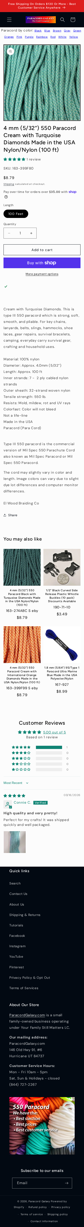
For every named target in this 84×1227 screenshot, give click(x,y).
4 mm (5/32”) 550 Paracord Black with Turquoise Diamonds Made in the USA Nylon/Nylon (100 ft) (22, 597)
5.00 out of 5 (54, 732)
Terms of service (32, 1214)
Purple (29, 36)
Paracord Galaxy (39, 1201)
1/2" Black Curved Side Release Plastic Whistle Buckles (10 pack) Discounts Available (62, 596)
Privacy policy (60, 1207)
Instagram (17, 946)
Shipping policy (57, 1214)
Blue (47, 30)
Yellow (73, 36)
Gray (67, 30)
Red (53, 36)
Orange (9, 36)
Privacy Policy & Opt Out (29, 977)
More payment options (42, 274)
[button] (9, 20)
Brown (57, 30)
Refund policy (37, 1207)
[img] (14, 795)
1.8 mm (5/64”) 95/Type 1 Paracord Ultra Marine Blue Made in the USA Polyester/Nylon (61, 673)
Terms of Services (23, 988)
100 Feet (15, 214)
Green (77, 30)
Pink (19, 36)
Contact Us (18, 894)
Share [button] (13, 515)
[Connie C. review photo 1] (15, 842)
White (62, 36)
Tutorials (16, 925)
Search (15, 883)
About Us (16, 904)
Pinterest (16, 967)
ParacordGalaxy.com (27, 1015)
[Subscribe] (67, 1183)
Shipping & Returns (25, 915)
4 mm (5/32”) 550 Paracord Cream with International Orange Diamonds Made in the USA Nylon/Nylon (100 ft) (22, 675)
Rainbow (42, 36)
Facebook (17, 936)
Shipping (9, 184)
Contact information (44, 1221)
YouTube (16, 956)
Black (38, 30)
